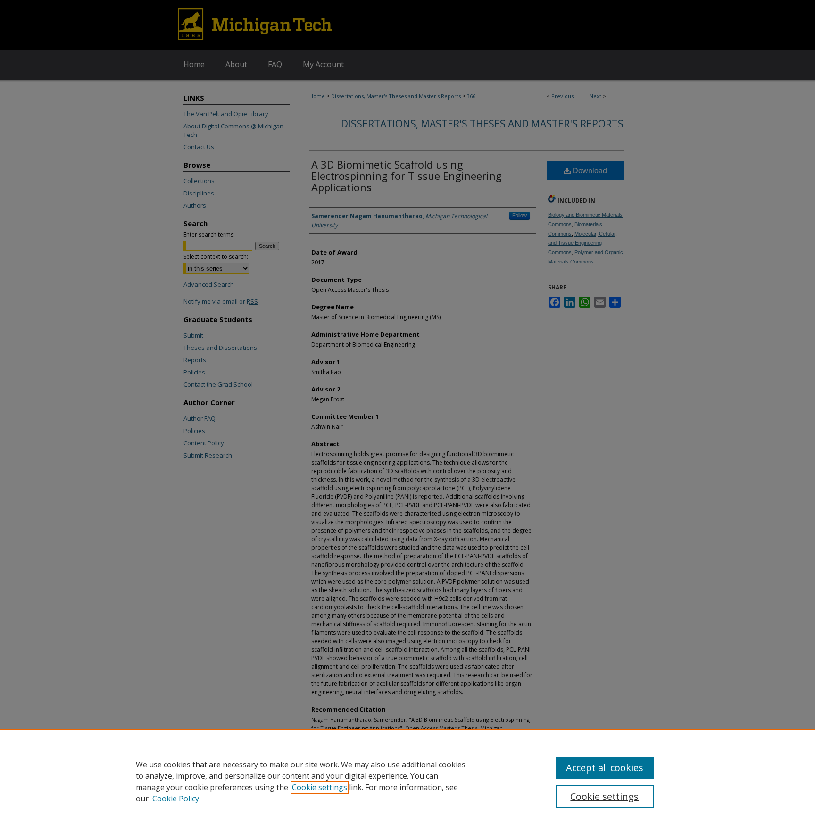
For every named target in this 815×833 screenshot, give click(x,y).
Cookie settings (319, 787)
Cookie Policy (175, 798)
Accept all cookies (604, 767)
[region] (407, 781)
